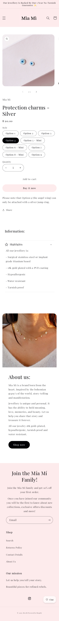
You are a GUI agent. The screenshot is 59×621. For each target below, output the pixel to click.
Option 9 (37, 154)
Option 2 (28, 133)
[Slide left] (22, 91)
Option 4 (11, 140)
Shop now (19, 444)
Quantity (6, 161)
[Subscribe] (49, 520)
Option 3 (46, 133)
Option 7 (36, 147)
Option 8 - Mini (15, 154)
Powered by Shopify (35, 613)
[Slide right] (36, 91)
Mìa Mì (25, 613)
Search (9, 540)
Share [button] (9, 209)
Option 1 (10, 133)
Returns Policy (14, 547)
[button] (3, 18)
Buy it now (29, 188)
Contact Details (14, 554)
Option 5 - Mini (32, 140)
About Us (11, 561)
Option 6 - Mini (15, 147)
